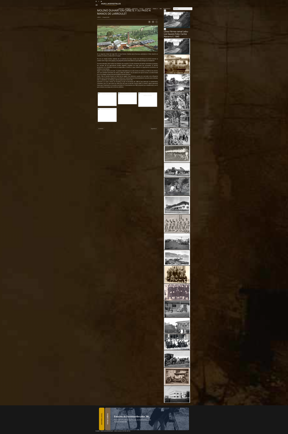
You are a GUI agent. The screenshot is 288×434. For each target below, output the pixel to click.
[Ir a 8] (177, 170)
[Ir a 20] (177, 376)
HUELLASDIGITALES (111, 3)
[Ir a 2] (177, 64)
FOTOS (141, 8)
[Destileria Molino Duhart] (107, 115)
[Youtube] (101, 1)
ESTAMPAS (148, 8)
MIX (161, 8)
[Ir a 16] (177, 309)
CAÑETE (128, 8)
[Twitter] (98, 1)
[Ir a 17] (177, 326)
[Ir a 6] (177, 136)
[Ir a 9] (177, 187)
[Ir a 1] (177, 46)
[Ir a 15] (177, 292)
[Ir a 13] (177, 257)
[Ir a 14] (177, 275)
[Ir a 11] (177, 224)
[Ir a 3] (177, 83)
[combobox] (182, 8)
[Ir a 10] (177, 205)
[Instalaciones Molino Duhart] (127, 98)
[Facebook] (96, 1)
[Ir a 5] (177, 119)
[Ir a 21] (177, 394)
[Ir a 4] (177, 101)
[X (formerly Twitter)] (156, 22)
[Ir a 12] (177, 241)
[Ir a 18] (177, 342)
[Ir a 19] (177, 358)
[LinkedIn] (153, 22)
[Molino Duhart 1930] (107, 99)
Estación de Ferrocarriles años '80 (133, 419)
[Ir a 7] (177, 153)
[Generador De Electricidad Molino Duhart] (148, 100)
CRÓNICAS (135, 8)
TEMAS (155, 8)
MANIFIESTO (167, 8)
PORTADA (121, 8)
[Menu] (97, 5)
